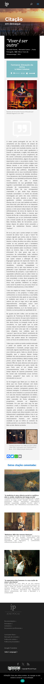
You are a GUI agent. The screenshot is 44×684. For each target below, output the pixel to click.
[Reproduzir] (11, 73)
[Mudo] (27, 73)
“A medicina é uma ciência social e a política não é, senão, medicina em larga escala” (21, 496)
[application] (22, 73)
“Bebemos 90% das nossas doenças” (18, 535)
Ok (22, 681)
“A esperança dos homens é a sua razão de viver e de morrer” (21, 581)
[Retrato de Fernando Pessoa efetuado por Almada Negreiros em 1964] (22, 95)
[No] (41, 678)
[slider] (31, 73)
